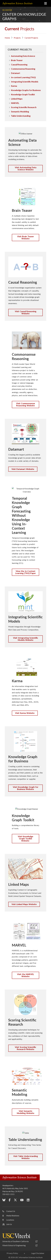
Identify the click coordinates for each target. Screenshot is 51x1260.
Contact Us (10, 1211)
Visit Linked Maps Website (24, 904)
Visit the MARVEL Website (25, 975)
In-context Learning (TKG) (23, 77)
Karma (14, 86)
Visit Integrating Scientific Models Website (25, 639)
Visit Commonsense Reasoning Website (25, 404)
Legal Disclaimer (37, 1253)
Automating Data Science (23, 56)
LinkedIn (28, 1200)
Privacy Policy (12, 1253)
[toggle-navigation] (45, 3)
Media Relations (12, 1216)
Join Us (9, 1224)
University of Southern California (15, 1241)
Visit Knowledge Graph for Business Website (25, 788)
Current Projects (31, 38)
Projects (17, 38)
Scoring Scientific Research (23, 107)
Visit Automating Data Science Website (25, 168)
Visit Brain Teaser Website (25, 237)
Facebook (10, 1200)
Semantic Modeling (20, 111)
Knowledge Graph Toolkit (23, 94)
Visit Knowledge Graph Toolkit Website (25, 838)
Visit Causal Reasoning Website (25, 312)
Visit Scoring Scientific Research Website (25, 1048)
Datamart (15, 73)
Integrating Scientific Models (24, 81)
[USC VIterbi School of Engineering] (16, 1235)
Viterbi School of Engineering (14, 1245)
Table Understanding (20, 116)
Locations (10, 1220)
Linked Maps (16, 99)
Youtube (21, 1200)
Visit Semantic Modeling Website (25, 1112)
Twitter (15, 1200)
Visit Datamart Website (23, 469)
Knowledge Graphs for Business (26, 90)
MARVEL (15, 103)
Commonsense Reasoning (23, 69)
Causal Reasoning (19, 64)
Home (7, 38)
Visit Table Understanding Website (25, 1157)
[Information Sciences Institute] (20, 3)
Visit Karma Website (25, 713)
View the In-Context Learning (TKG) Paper (25, 572)
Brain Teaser (17, 60)
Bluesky (3, 1200)
